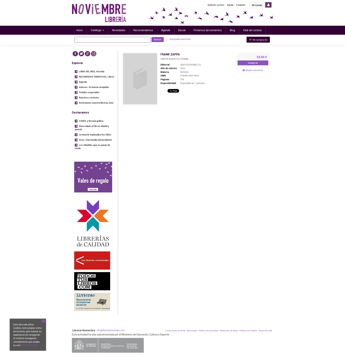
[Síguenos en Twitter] (81, 53)
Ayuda (230, 5)
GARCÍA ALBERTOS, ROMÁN (174, 59)
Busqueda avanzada (179, 39)
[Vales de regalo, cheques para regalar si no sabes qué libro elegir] (93, 177)
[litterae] (92, 302)
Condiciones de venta (175, 330)
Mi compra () (259, 39)
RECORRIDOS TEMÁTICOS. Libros (96, 77)
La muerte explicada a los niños (95, 134)
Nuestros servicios (89, 97)
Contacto (240, 5)
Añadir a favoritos (254, 70)
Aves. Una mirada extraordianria (95, 140)
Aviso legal (192, 330)
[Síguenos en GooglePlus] (87, 53)
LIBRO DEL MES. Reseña (91, 71)
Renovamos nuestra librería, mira (96, 103)
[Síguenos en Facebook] (75, 53)
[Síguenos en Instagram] (93, 53)
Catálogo (96, 30)
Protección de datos (229, 330)
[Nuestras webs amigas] (92, 260)
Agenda (83, 82)
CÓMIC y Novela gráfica (91, 121)
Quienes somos (216, 5)
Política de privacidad (208, 330)
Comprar (253, 63)
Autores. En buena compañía (94, 87)
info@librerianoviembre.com (111, 330)
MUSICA (184, 72)
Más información (29, 345)
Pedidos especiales (89, 92)
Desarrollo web (265, 330)
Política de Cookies (248, 330)
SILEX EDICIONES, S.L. (191, 64)
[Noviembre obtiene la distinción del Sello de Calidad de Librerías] (93, 222)
